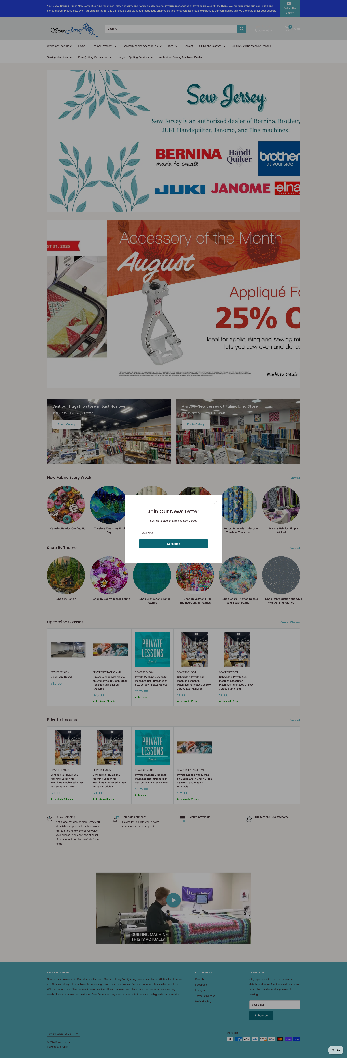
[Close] (215, 502)
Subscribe (173, 543)
